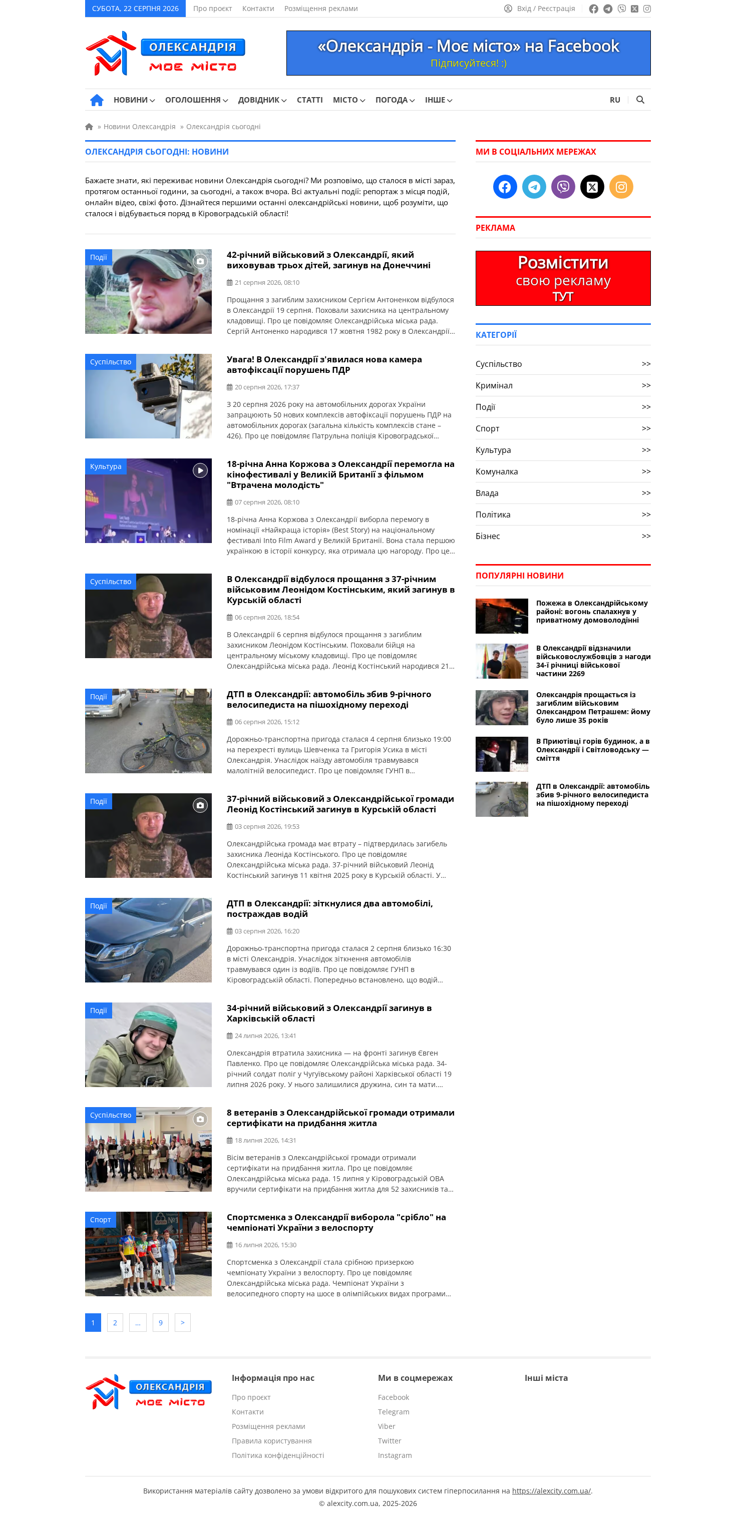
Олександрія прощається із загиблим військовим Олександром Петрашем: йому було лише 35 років (593, 707)
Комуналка (563, 471)
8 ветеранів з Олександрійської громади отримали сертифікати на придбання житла (341, 1118)
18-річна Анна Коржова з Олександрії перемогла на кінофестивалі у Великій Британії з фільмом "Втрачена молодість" (341, 474)
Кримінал (563, 385)
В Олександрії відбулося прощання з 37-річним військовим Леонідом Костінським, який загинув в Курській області (341, 589)
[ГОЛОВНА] (97, 100)
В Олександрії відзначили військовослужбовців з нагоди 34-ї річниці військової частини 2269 (593, 661)
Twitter (390, 1440)
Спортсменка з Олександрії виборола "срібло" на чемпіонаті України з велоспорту (336, 1222)
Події (98, 257)
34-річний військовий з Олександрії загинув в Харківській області (329, 1013)
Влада (563, 492)
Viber (387, 1426)
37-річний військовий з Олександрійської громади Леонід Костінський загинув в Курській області (340, 804)
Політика (563, 514)
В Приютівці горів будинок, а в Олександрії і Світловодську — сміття (593, 749)
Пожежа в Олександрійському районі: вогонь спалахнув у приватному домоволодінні (592, 611)
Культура (106, 466)
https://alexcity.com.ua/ (551, 1490)
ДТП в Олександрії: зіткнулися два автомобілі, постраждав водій (330, 908)
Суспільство (110, 361)
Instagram (395, 1455)
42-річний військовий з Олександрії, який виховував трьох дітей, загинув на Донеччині (329, 260)
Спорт (100, 1219)
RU (615, 100)
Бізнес (563, 536)
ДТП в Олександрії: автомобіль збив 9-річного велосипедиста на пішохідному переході (329, 699)
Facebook (393, 1397)
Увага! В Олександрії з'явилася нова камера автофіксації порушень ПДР (324, 364)
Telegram (394, 1411)
